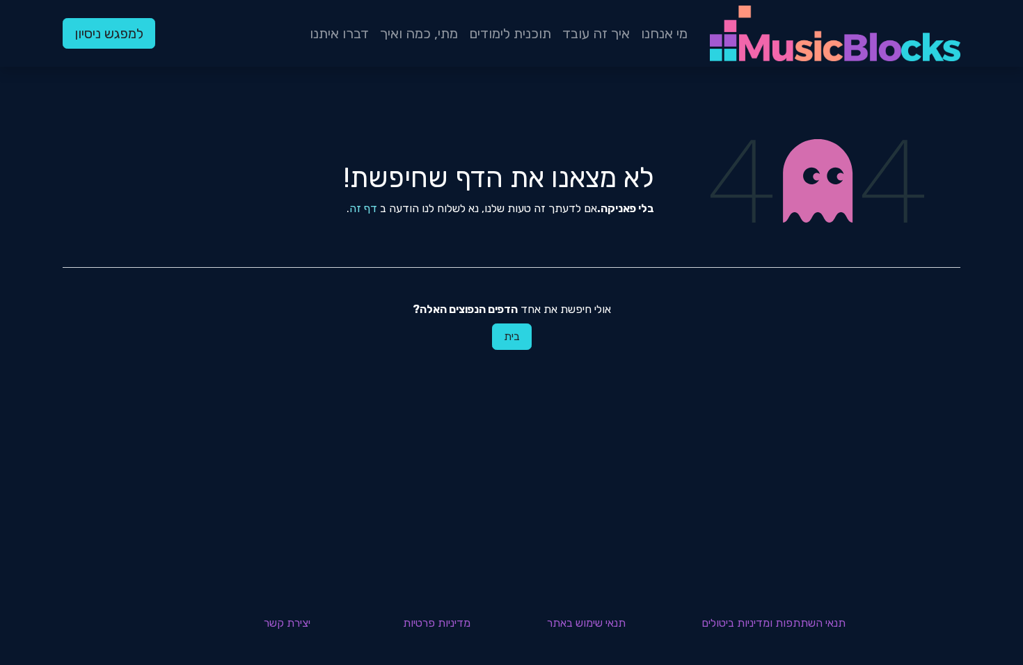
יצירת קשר (287, 623)
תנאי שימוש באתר (586, 623)
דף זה (363, 208)
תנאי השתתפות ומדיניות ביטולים (773, 623)
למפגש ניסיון (108, 33)
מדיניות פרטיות (436, 623)
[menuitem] (664, 33)
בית (512, 336)
